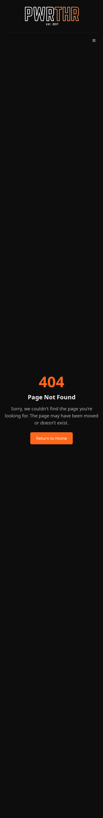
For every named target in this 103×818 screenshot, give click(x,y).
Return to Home (51, 438)
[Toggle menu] (94, 40)
